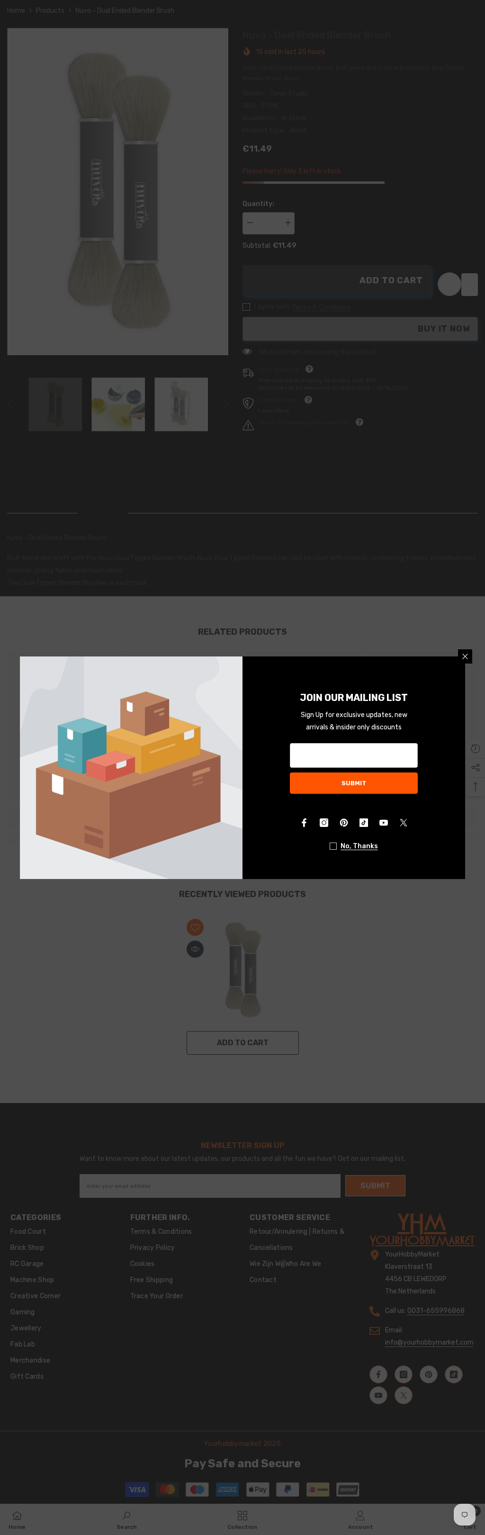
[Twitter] (403, 823)
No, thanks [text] (359, 846)
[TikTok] (364, 823)
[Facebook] (304, 823)
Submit (354, 783)
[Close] (465, 656)
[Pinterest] (344, 823)
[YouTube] (384, 823)
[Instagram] (324, 823)
